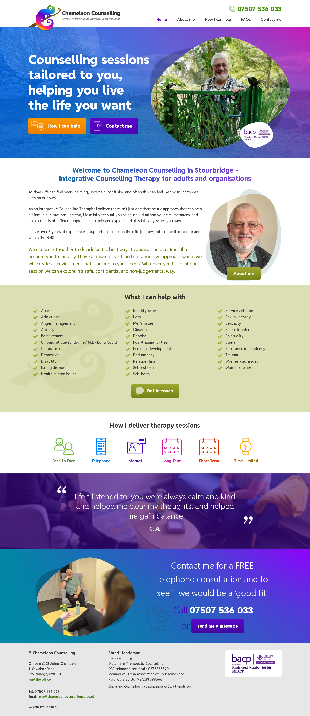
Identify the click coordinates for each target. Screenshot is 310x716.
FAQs (246, 19)
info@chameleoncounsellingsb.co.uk (66, 696)
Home (161, 19)
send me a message (217, 626)
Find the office (39, 679)
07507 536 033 (221, 610)
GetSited (50, 707)
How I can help (218, 19)
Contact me (271, 19)
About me (186, 19)
